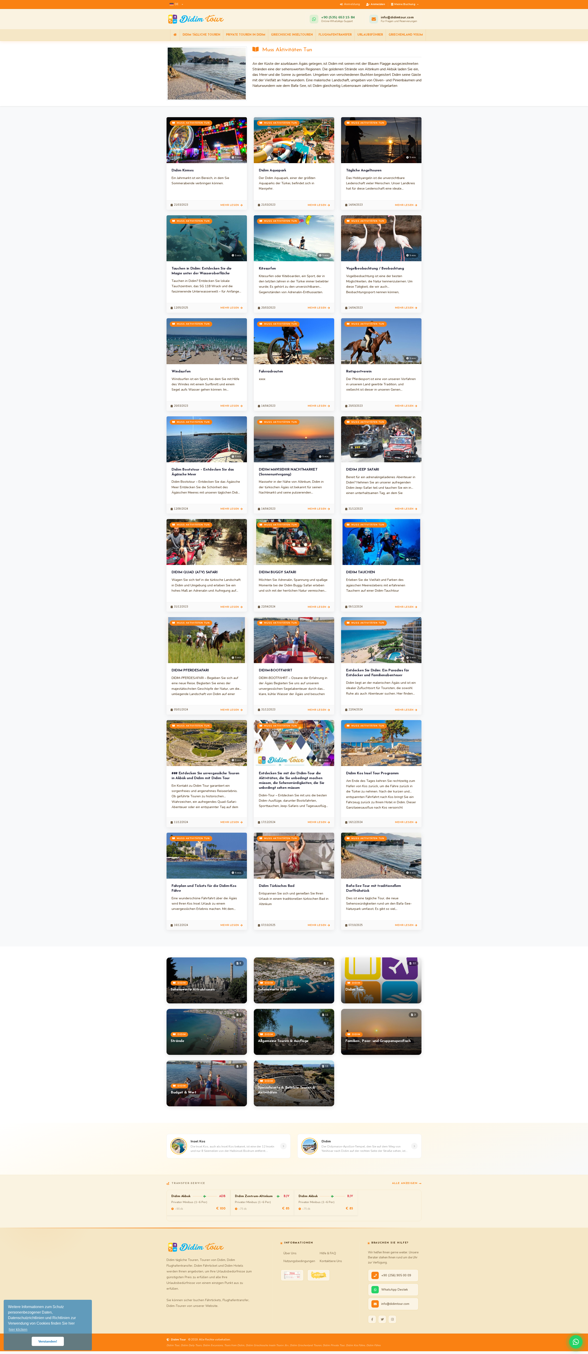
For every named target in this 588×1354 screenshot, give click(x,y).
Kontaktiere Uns (331, 1261)
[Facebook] (372, 1319)
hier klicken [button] (18, 1329)
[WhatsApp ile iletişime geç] (575, 1341)
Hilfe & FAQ (328, 1253)
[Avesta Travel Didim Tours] (318, 1275)
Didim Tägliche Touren (201, 35)
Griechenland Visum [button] (406, 35)
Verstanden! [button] (47, 1341)
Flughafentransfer (335, 35)
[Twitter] (382, 1319)
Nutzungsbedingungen (299, 1261)
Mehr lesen (229, 205)
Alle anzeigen (405, 1183)
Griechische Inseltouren (292, 35)
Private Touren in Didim (245, 35)
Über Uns (290, 1253)
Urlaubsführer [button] (370, 35)
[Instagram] (392, 1319)
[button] (176, 4)
